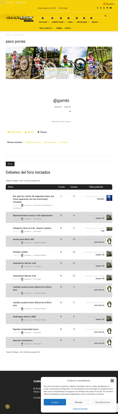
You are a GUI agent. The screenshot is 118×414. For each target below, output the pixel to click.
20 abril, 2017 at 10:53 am (95, 317)
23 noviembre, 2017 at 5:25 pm (93, 252)
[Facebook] (97, 8)
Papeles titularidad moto (25, 329)
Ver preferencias (102, 402)
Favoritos (63, 142)
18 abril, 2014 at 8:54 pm (95, 340)
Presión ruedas (20, 252)
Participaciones (50, 142)
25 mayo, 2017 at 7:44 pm (95, 287)
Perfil (30, 132)
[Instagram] (100, 8)
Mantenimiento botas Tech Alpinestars (33, 215)
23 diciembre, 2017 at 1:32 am (94, 239)
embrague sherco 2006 (24, 316)
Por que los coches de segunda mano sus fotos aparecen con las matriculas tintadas (33, 199)
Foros (43, 132)
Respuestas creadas (33, 142)
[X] (104, 8)
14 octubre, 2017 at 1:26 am (94, 263)
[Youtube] (110, 8)
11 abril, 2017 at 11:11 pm (95, 329)
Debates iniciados (14, 142)
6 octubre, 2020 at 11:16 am (94, 196)
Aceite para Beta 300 (23, 239)
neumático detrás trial (24, 263)
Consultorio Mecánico (39, 242)
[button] (112, 380)
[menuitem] (2, 2)
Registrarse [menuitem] (21, 2)
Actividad (15, 132)
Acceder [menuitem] (10, 2)
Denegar (79, 402)
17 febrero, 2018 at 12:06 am (94, 228)
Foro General (37, 219)
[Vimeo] (107, 8)
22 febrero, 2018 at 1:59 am (95, 215)
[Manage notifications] (7, 406)
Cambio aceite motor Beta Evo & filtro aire (32, 288)
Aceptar (54, 402)
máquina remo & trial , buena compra (32, 228)
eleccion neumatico (23, 340)
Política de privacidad (80, 409)
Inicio (8, 35)
